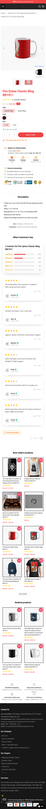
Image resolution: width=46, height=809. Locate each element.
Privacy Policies (6, 742)
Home (3, 13)
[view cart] (43, 6)
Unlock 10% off (4, 799)
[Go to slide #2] (28, 82)
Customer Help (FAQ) (8, 769)
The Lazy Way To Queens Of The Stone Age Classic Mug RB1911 (12, 667)
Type (4, 107)
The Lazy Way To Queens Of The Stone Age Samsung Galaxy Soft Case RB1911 (12, 481)
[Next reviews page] (41, 438)
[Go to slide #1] (17, 82)
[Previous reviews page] (31, 438)
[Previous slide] (4, 48)
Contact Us (5, 766)
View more (23, 594)
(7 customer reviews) (19, 100)
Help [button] (42, 806)
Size (4, 121)
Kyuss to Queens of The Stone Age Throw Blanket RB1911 (11, 515)
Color (4, 114)
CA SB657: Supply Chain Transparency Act (15, 748)
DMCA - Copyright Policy (9, 745)
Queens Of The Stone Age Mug (12, 17)
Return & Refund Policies (9, 763)
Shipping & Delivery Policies (10, 757)
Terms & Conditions (7, 739)
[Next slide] (42, 48)
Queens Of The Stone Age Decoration (22, 13)
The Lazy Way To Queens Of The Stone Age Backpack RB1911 (12, 581)
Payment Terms (6, 760)
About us (4, 736)
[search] (39, 6)
